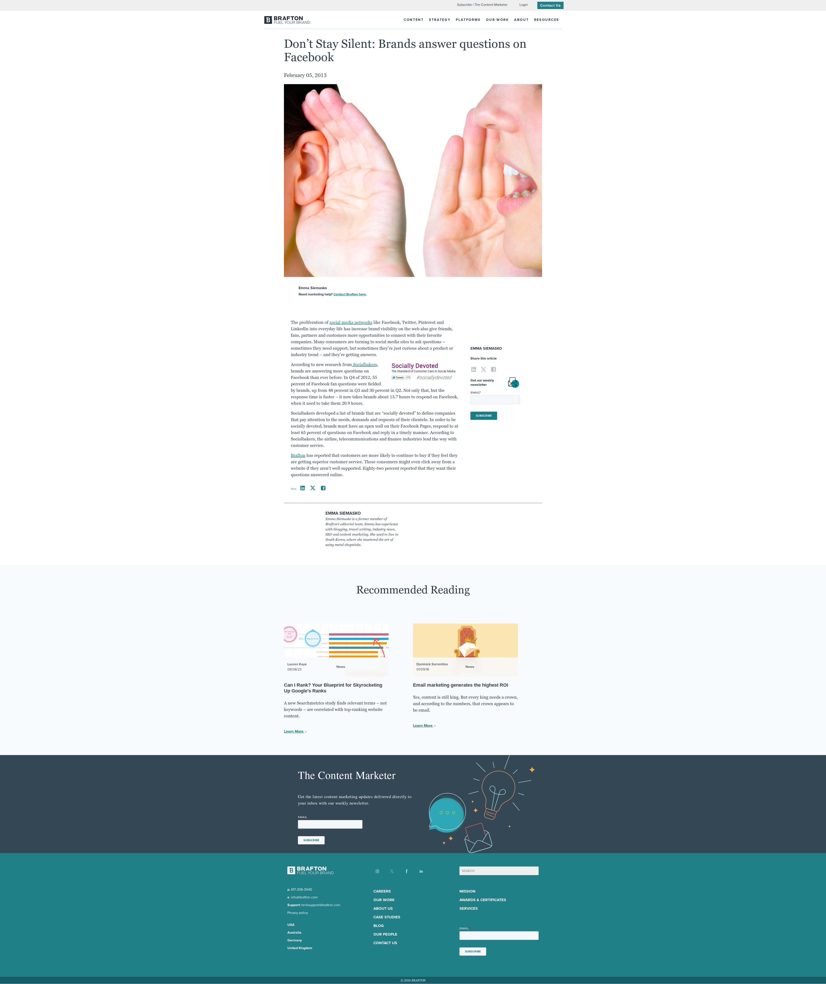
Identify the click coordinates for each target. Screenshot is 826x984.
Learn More (294, 731)
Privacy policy (297, 912)
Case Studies (386, 917)
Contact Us (550, 5)
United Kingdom (299, 948)
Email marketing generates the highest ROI (460, 685)
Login (523, 4)
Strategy (440, 19)
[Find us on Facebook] (406, 871)
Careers (382, 891)
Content (414, 19)
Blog (378, 926)
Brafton (298, 455)
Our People (385, 934)
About (521, 19)
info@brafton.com (304, 897)
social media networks (351, 322)
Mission (467, 891)
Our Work (497, 19)
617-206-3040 (301, 889)
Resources (546, 19)
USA (290, 924)
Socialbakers (364, 364)
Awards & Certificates (482, 900)
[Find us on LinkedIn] (421, 871)
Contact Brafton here (349, 294)
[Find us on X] (392, 871)
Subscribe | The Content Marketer (482, 4)
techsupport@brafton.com (320, 905)
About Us (383, 908)
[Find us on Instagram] (377, 871)
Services (468, 908)
